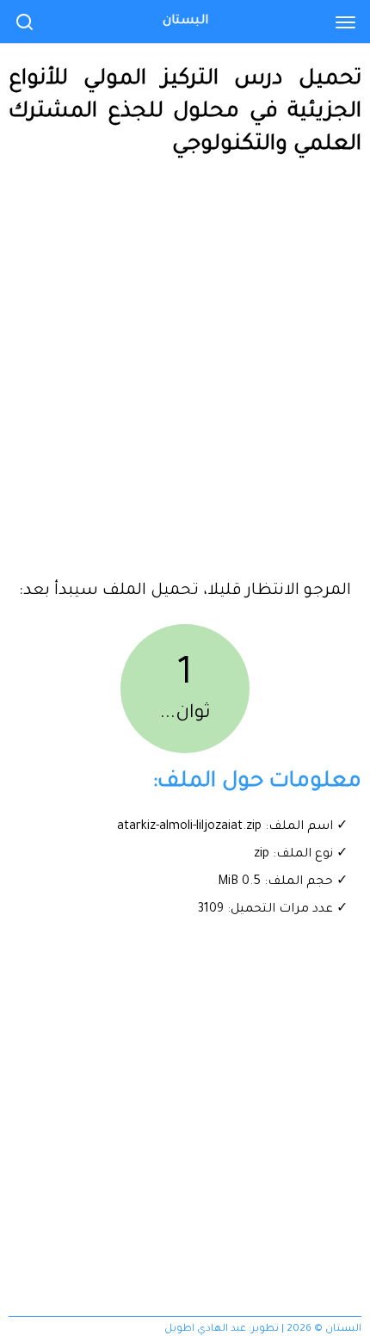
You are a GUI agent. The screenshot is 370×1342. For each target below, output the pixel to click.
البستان (185, 21)
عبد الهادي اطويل (205, 1329)
